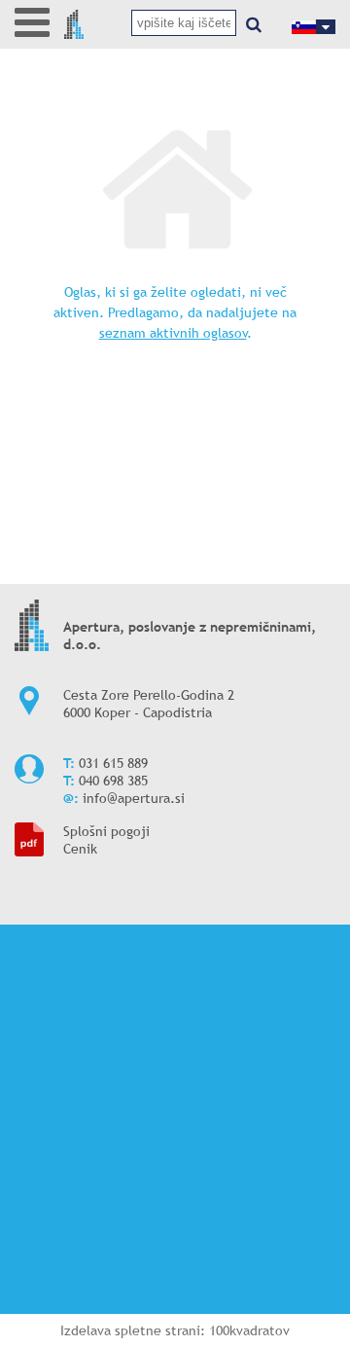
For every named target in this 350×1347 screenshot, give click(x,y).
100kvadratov (249, 1330)
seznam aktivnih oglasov (173, 333)
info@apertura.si (134, 798)
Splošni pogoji (106, 831)
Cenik (80, 848)
